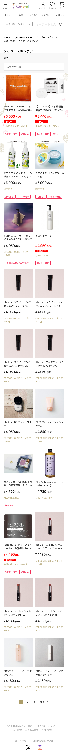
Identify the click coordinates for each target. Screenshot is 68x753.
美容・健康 (9, 40)
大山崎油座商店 (11, 497)
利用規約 (17, 730)
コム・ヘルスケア (44, 497)
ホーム (7, 37)
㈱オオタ (8, 188)
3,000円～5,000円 (23, 37)
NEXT (43, 702)
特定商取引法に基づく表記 (19, 725)
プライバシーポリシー (46, 725)
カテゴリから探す (15, 24)
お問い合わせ (47, 730)
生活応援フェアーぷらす (15, 126)
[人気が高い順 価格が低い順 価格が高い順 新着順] (34, 67)
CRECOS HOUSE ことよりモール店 (17, 253)
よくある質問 (31, 730)
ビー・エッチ (41, 255)
